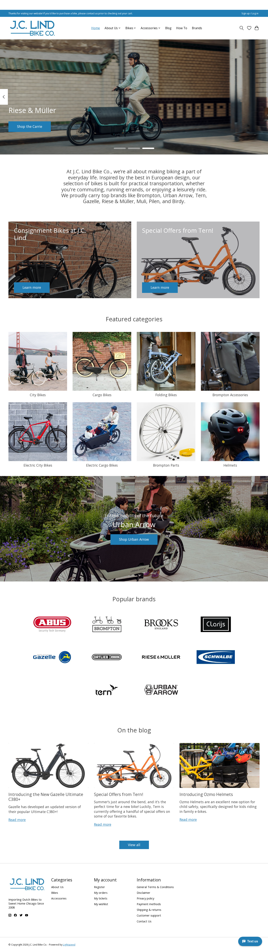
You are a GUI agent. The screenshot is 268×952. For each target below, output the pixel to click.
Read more (17, 819)
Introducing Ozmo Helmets (206, 794)
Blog (168, 28)
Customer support (149, 915)
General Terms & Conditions (155, 887)
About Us (57, 887)
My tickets (100, 898)
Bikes (54, 893)
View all (134, 844)
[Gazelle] (52, 657)
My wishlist (101, 904)
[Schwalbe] (215, 657)
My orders (101, 893)
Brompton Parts (166, 465)
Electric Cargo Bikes (102, 465)
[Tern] (106, 690)
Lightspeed (69, 944)
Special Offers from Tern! (118, 794)
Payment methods (149, 904)
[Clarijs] (215, 625)
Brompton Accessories (230, 394)
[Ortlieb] (106, 657)
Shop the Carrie (29, 126)
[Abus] (52, 625)
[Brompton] (106, 625)
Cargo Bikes (102, 394)
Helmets (230, 465)
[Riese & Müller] (161, 657)
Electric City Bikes (38, 465)
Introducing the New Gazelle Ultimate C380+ (45, 796)
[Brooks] (161, 625)
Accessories (59, 898)
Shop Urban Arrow (134, 539)
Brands (197, 28)
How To (181, 28)
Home (95, 28)
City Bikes (38, 394)
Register (99, 887)
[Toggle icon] (241, 28)
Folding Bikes (166, 394)
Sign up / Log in (250, 13)
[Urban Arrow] (161, 690)
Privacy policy (145, 898)
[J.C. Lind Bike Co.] (32, 28)
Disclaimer (143, 893)
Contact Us (144, 921)
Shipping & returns (149, 910)
